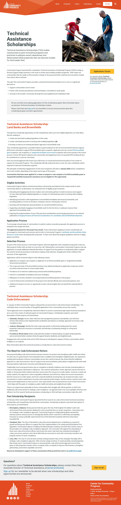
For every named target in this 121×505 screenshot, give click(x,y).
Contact (28, 494)
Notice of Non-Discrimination (99, 495)
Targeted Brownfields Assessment (43, 153)
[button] (115, 4)
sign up (30, 108)
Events (98, 4)
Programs (67, 4)
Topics (77, 4)
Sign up (7, 471)
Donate (107, 4)
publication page (75, 451)
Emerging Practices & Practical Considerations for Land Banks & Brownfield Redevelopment (50, 216)
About (57, 4)
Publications (88, 4)
